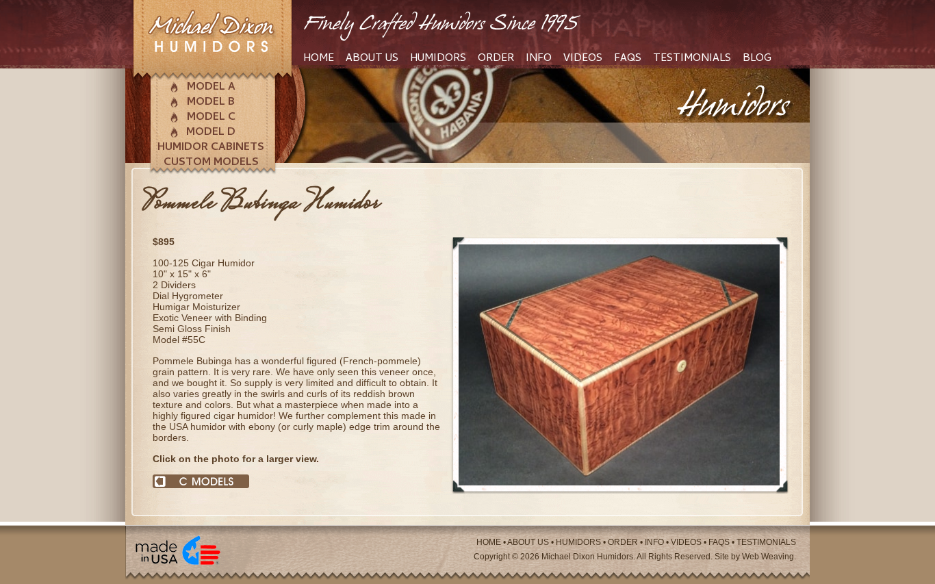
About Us (372, 59)
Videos (582, 59)
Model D (210, 133)
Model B (211, 103)
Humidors (438, 59)
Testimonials (692, 59)
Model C (211, 118)
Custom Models (211, 163)
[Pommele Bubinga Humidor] (619, 490)
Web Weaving (768, 556)
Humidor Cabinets (210, 148)
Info (539, 59)
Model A (211, 87)
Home (318, 59)
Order (496, 59)
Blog (757, 59)
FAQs (627, 59)
